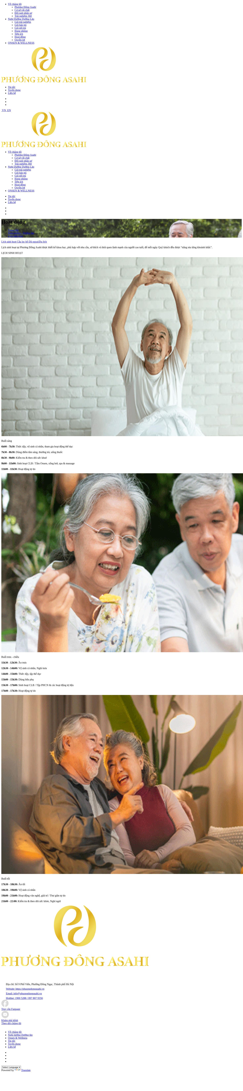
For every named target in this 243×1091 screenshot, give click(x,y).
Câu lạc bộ (23, 241)
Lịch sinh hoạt (15, 236)
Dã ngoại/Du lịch (38, 241)
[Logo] (43, 146)
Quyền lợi (20, 39)
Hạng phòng (21, 30)
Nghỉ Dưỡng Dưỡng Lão (21, 19)
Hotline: (24, 998)
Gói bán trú (20, 25)
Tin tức (11, 87)
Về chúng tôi (14, 4)
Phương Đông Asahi (25, 7)
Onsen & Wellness (17, 1037)
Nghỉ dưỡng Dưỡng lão (20, 1035)
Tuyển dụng (14, 90)
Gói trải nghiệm (23, 22)
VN (4, 110)
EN (9, 110)
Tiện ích (19, 33)
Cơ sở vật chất (22, 10)
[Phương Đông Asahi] (43, 81)
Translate (26, 1070)
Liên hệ (12, 93)
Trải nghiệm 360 (23, 16)
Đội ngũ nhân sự (23, 13)
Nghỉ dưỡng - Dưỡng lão (21, 233)
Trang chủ (13, 230)
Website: (25, 988)
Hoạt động (20, 36)
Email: (24, 993)
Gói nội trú (20, 28)
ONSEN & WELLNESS (21, 42)
